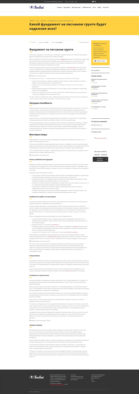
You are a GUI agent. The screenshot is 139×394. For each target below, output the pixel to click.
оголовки (75, 226)
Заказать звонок (101, 61)
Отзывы (93, 381)
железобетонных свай (53, 236)
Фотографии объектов (96, 376)
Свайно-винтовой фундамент (98, 375)
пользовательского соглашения (57, 384)
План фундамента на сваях (98, 106)
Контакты (106, 7)
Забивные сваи (86, 7)
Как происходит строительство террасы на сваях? (99, 100)
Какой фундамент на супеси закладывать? (98, 86)
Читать (96, 114)
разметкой (55, 224)
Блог (92, 379)
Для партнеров (74, 379)
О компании (73, 375)
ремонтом (69, 271)
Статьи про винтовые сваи (77, 378)
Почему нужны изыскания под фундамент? (99, 93)
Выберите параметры (100, 159)
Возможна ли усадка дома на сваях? (99, 80)
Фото (94, 7)
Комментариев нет (84, 42)
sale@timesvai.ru (36, 391)
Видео (99, 7)
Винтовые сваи (76, 7)
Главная (59, 7)
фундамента (64, 59)
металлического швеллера (71, 232)
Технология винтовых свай (77, 376)
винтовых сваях (72, 67)
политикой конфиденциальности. (57, 385)
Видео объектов (95, 378)
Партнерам (66, 7)
